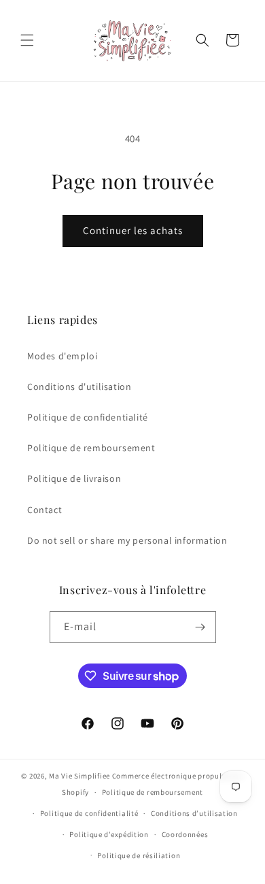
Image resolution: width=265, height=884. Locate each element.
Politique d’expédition (108, 834)
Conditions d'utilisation (79, 386)
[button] (27, 40)
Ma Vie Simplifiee (79, 776)
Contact (44, 510)
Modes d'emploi (62, 356)
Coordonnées (185, 834)
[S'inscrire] (200, 627)
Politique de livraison (74, 478)
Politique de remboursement (91, 448)
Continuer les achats (133, 230)
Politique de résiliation (138, 855)
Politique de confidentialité (87, 417)
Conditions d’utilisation (194, 813)
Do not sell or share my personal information (127, 540)
